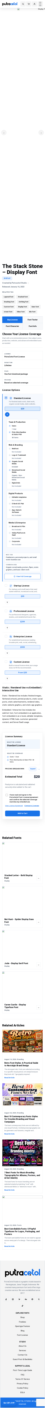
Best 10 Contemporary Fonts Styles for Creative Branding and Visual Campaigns (21, 1119)
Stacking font (9, 302)
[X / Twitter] (38, 1299)
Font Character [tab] (12, 326)
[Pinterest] (19, 1299)
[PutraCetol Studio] (11, 4)
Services (22, 1350)
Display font (22, 307)
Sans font (35, 307)
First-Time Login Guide (22, 1370)
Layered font (8, 297)
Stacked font (23, 297)
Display (7, 278)
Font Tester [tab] (33, 320)
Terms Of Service (22, 1379)
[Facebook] (6, 1299)
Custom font (9, 307)
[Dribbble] (32, 1299)
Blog (22, 1331)
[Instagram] (12, 1299)
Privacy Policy (22, 1383)
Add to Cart (22, 813)
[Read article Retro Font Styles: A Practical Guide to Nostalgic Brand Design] (22, 1043)
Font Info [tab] (33, 326)
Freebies (22, 1322)
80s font (32, 312)
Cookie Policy (22, 1388)
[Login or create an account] (34, 3)
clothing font (23, 302)
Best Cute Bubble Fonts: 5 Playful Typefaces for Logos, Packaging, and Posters (22, 1231)
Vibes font (21, 312)
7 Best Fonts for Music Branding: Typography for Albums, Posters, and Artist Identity (22, 1175)
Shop (22, 1317)
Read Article (9, 1078)
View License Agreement (14, 806)
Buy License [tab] (12, 320)
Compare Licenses (31, 806)
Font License (22, 1335)
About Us (22, 1346)
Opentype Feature (22, 1326)
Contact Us (22, 1355)
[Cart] (28, 3)
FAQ (22, 1375)
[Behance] (25, 1299)
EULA (22, 1392)
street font (8, 312)
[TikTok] (22, 1305)
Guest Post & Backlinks (22, 1359)
